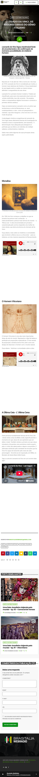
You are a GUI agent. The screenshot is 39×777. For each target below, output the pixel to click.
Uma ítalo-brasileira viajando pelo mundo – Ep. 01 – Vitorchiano (17, 646)
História (4, 547)
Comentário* (6, 678)
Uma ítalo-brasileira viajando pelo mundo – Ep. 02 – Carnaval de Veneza (19, 608)
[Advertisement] (19, 158)
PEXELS (22, 762)
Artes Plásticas (12, 544)
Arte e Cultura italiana (19, 18)
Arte (3, 544)
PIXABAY (16, 762)
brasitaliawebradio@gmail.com (20, 539)
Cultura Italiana (25, 544)
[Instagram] (6, 767)
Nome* (4, 690)
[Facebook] (8, 767)
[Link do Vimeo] (5, 2)
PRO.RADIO (31, 760)
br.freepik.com (8, 762)
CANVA (27, 762)
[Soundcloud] (3, 767)
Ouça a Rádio (30, 2)
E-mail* (4, 698)
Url (3, 707)
